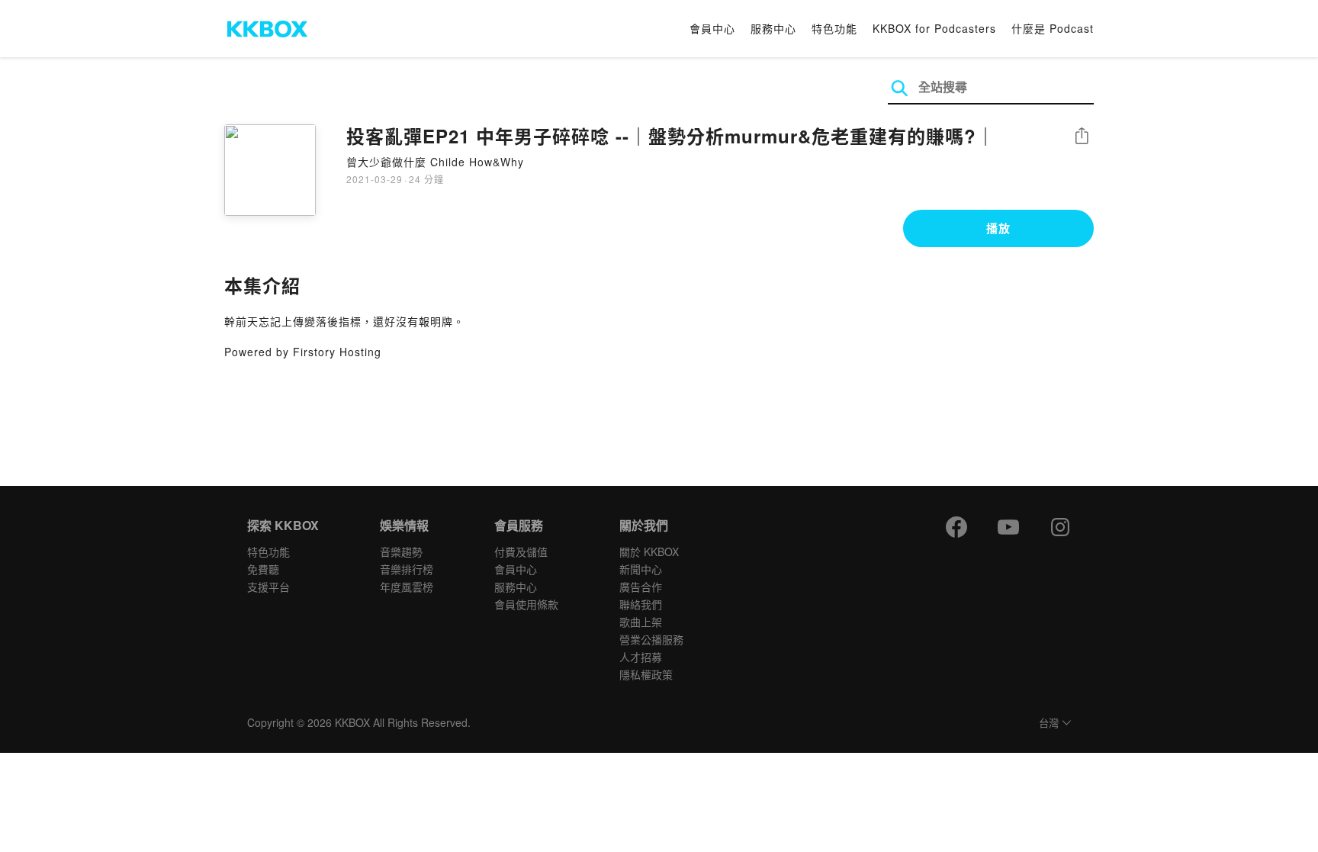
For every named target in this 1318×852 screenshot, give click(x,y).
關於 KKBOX (649, 551)
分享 (1081, 137)
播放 (998, 228)
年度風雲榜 (406, 586)
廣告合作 (640, 586)
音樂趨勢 (401, 551)
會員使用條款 (526, 604)
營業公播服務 (651, 639)
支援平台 (268, 586)
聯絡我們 (640, 604)
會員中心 (712, 28)
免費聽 (263, 569)
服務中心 (773, 28)
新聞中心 (640, 569)
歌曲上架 (640, 621)
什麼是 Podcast (1052, 28)
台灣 (1049, 723)
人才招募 (640, 656)
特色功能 (834, 28)
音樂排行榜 (406, 569)
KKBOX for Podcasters (934, 28)
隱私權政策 (646, 674)
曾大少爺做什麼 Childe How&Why (435, 161)
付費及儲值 (521, 551)
